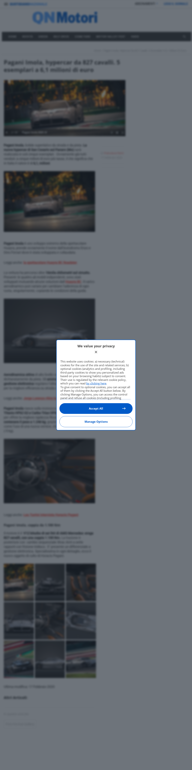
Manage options (96, 421)
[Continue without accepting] (96, 352)
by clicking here (96, 383)
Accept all (96, 408)
